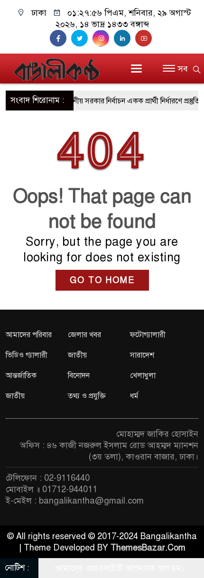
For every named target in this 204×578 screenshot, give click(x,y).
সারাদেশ (142, 355)
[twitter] (82, 38)
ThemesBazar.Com (148, 547)
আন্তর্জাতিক (21, 375)
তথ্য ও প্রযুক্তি (87, 396)
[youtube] (144, 38)
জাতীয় (77, 355)
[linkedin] (124, 38)
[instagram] (103, 38)
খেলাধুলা (143, 375)
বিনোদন (79, 375)
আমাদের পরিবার (29, 334)
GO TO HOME (102, 280)
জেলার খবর (84, 334)
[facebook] (60, 38)
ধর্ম (134, 396)
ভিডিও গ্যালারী (26, 355)
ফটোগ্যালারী (148, 334)
